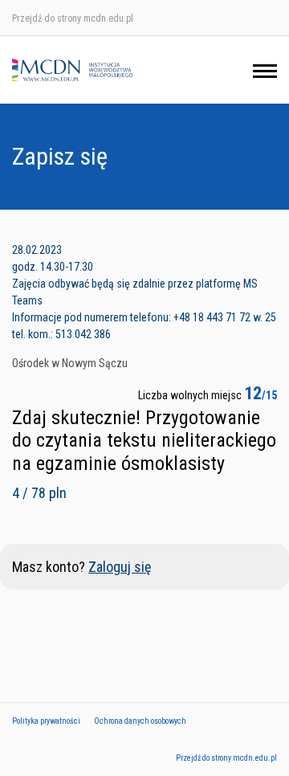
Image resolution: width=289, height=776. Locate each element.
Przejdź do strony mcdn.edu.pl (72, 18)
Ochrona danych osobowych (140, 721)
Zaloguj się (119, 566)
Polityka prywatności (46, 721)
